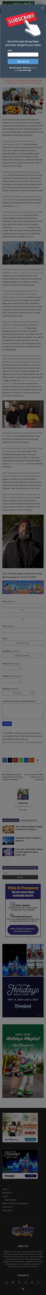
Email (10, 50)
